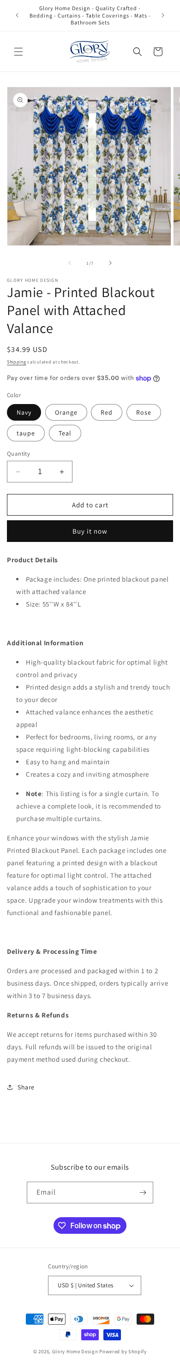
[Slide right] (110, 263)
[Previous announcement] (17, 15)
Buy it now (90, 531)
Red (107, 412)
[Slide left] (70, 263)
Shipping (16, 362)
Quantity (18, 454)
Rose (143, 412)
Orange (66, 412)
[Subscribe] (142, 1192)
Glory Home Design (75, 1351)
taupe (26, 433)
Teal (65, 433)
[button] (18, 52)
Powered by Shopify (123, 1351)
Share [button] (26, 1087)
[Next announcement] (163, 15)
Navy (24, 412)
